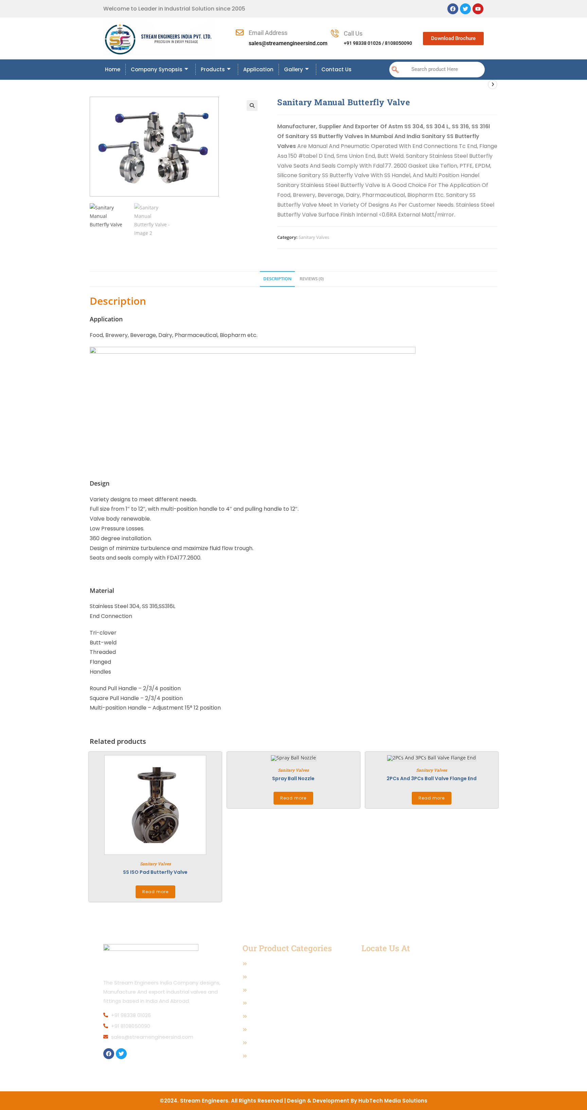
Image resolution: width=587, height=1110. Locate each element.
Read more (155, 892)
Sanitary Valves (314, 237)
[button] (395, 69)
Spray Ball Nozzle (293, 778)
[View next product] (492, 84)
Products (213, 69)
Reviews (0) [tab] (312, 279)
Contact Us (336, 69)
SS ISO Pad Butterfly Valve (155, 872)
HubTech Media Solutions (392, 1100)
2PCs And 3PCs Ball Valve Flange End (432, 778)
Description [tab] (277, 279)
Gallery (293, 69)
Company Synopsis (156, 69)
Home (112, 69)
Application (258, 69)
